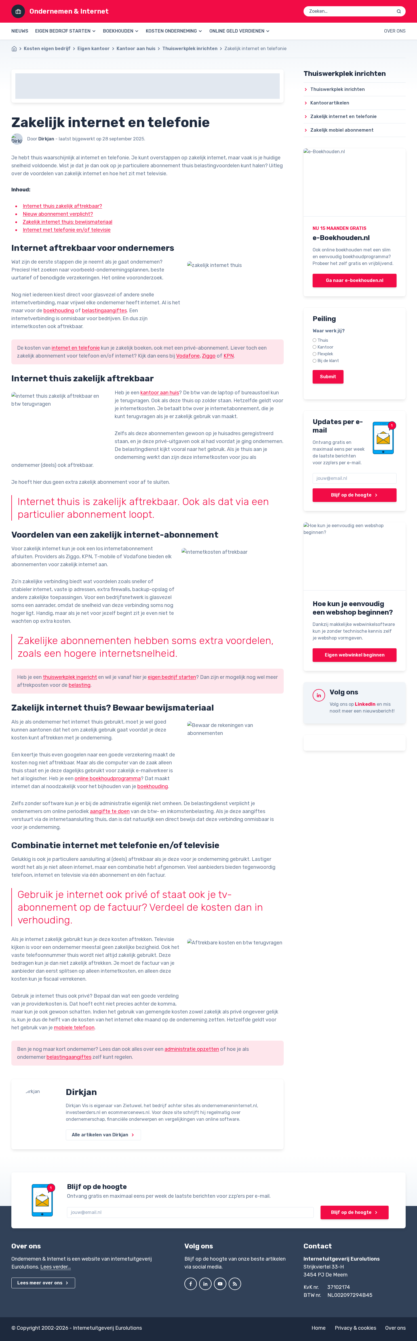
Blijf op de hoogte (351, 495)
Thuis (322, 340)
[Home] (17, 49)
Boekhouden (118, 31)
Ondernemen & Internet (69, 11)
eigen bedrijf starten (172, 677)
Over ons (395, 31)
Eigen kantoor (93, 48)
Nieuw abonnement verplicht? (58, 214)
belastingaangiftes (104, 310)
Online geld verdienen (236, 31)
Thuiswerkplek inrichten (190, 48)
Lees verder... (55, 1267)
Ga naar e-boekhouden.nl (354, 280)
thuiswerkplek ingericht (70, 677)
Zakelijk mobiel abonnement (342, 130)
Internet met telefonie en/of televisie (67, 230)
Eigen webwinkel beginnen (355, 655)
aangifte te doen (110, 811)
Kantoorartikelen (329, 103)
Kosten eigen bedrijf (47, 48)
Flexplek (325, 353)
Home (318, 1328)
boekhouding (58, 310)
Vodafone (188, 356)
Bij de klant (328, 360)
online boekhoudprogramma (108, 778)
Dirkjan (81, 1092)
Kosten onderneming (171, 31)
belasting (79, 685)
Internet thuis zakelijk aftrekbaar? (62, 206)
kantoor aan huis (159, 393)
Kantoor (325, 347)
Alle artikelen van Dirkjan (100, 1134)
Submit (328, 376)
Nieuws (19, 31)
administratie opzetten (192, 1049)
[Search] (399, 11)
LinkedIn (365, 704)
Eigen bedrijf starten (62, 31)
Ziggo (209, 356)
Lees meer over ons (39, 1283)
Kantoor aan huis (136, 48)
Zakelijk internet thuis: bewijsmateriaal (67, 222)
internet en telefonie (76, 348)
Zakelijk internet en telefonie (343, 116)
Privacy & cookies (355, 1328)
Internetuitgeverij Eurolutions (107, 1328)
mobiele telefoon (74, 1028)
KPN (229, 356)
